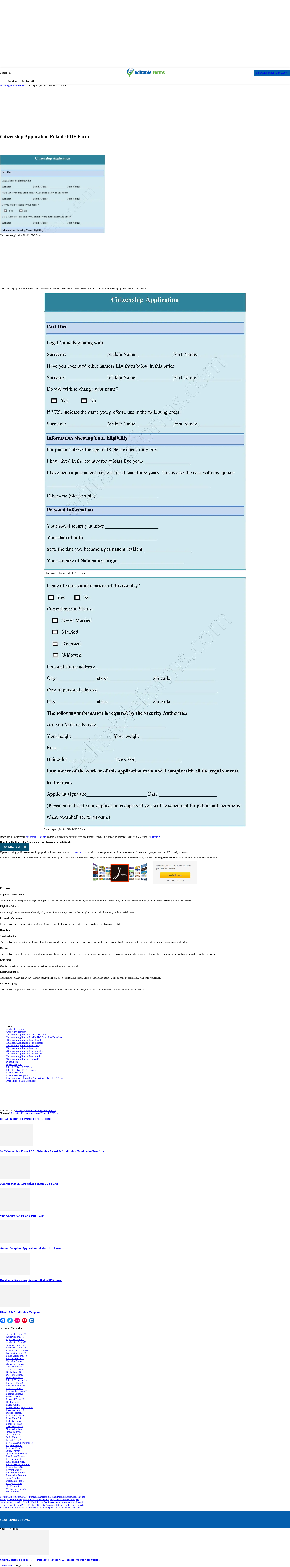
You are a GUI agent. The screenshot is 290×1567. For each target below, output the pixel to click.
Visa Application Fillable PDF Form (22, 1215)
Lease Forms (13, 1418)
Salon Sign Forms (15, 1478)
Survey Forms (14, 1483)
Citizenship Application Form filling (23, 1045)
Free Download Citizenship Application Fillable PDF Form (34, 1078)
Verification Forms (16, 1489)
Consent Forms (14, 1366)
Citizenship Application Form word (23, 1056)
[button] (6, 73)
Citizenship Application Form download (25, 1040)
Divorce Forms (14, 1377)
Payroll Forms (13, 1440)
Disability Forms (15, 1375)
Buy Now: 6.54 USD (14, 847)
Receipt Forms (14, 1459)
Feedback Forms (15, 1396)
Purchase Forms (14, 1448)
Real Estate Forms (15, 1456)
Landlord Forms (15, 1415)
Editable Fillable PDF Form (19, 1067)
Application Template (35, 837)
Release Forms (14, 1467)
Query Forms (13, 1451)
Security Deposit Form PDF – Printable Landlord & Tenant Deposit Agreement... (50, 1559)
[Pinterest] (27, 1096)
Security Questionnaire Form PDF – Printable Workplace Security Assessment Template (42, 1502)
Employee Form (14, 1383)
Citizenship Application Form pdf (22, 1059)
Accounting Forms (16, 1334)
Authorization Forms (17, 1350)
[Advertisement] (145, 109)
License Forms (14, 1423)
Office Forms (13, 1434)
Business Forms (15, 1358)
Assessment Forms (16, 1347)
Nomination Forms (15, 1429)
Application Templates (16, 1032)
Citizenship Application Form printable (24, 1051)
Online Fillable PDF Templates (21, 1080)
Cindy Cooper (7, 1565)
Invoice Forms (14, 1413)
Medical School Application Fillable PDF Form (29, 1183)
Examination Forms (16, 1391)
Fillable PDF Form (15, 1072)
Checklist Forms (14, 1361)
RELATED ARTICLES (12, 1119)
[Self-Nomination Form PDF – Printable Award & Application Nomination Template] (16, 1145)
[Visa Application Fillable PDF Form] (15, 1210)
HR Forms (12, 1402)
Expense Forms (14, 1394)
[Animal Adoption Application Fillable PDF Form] (15, 1242)
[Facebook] (5, 1096)
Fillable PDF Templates (17, 1075)
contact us (77, 852)
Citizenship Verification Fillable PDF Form (35, 1110)
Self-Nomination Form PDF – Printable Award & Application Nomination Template (52, 1151)
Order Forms (13, 1437)
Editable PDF (156, 837)
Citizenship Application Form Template (25, 1053)
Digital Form (12, 1061)
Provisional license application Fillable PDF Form (34, 1113)
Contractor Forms (15, 1369)
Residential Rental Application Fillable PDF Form (31, 1280)
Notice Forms (13, 1432)
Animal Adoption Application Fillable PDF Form (30, 1248)
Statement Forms (15, 1480)
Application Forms (15, 85)
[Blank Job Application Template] (15, 1306)
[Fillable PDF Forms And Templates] (145, 72)
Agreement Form (15, 1339)
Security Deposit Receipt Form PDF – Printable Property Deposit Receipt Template (39, 1499)
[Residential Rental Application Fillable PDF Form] (15, 1274)
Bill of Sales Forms (16, 1355)
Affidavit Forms (15, 1336)
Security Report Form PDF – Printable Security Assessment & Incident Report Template (42, 1505)
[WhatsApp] (38, 1096)
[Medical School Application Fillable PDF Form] (15, 1178)
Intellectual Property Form (19, 1407)
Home (3, 85)
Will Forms (12, 1491)
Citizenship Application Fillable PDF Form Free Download (34, 1037)
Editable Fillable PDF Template (21, 1070)
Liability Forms (14, 1421)
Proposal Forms (14, 1445)
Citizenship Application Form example (24, 1042)
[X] (16, 1096)
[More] (67, 146)
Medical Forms (14, 1426)
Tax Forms (12, 1486)
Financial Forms (15, 1399)
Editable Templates (16, 1380)
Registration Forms (16, 1461)
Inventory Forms (15, 1410)
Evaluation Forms (15, 1385)
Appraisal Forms (15, 1345)
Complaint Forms (15, 1364)
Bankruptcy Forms (16, 1353)
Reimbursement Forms (18, 1464)
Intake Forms (13, 1404)
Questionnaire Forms (17, 1453)
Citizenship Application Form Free (22, 1048)
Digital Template (14, 1064)
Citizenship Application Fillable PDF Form (26, 1034)
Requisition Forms (16, 1472)
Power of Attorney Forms (19, 1442)
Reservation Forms (16, 1475)
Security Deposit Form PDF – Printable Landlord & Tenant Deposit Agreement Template (42, 1496)
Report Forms (14, 1470)
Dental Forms (13, 1372)
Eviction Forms (14, 1388)
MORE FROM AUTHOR (38, 1119)
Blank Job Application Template (20, 1312)
